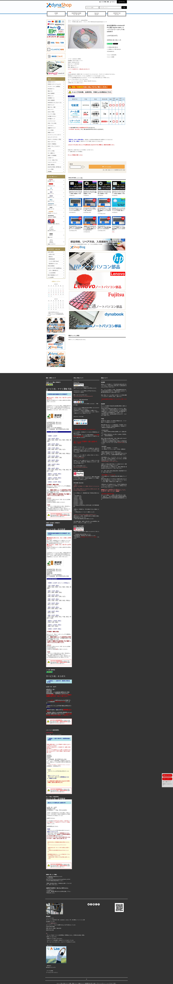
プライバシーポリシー (100, 983)
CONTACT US (116, 14)
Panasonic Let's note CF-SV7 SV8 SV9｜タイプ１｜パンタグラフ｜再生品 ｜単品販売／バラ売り (104, 192)
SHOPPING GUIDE (76, 14)
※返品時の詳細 (120, 442)
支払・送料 (105, 169)
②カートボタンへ (167, 778)
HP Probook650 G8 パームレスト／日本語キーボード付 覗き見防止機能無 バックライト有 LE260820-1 (104, 227)
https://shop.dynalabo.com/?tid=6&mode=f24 (83, 396)
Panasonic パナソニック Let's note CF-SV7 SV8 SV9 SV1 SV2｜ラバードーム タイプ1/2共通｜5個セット (118, 209)
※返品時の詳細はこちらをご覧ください (109, 461)
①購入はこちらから (167, 775)
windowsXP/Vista (84, 20)
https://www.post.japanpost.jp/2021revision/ (57, 844)
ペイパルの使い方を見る (79, 457)
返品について (110, 169)
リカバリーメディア (76, 20)
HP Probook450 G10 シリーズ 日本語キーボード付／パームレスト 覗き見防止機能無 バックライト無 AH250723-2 (104, 210)
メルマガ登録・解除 (105, 1)
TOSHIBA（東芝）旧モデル (77, 21)
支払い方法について (64, 983)
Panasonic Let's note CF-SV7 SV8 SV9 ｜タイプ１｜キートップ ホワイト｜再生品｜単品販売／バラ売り (118, 192)
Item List (97, 14)
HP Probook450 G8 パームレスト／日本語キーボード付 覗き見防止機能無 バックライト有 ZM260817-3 (75, 227)
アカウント (113, 1)
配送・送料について (73, 983)
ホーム (69, 20)
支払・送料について (167, 781)
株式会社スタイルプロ (51, 967)
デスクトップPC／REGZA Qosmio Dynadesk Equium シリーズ (95, 21)
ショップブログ (109, 983)
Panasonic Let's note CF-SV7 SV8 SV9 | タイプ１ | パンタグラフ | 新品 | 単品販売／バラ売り (90, 192)
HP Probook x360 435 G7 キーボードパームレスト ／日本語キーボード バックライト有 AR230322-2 (75, 209)
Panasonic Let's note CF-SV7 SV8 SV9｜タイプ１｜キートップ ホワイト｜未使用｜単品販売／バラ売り (75, 192)
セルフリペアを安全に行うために (68, 941)
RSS (114, 983)
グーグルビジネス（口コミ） (52, 972)
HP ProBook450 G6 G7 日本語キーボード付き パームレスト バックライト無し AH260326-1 (89, 209)
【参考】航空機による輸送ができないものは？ (59, 764)
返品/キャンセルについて (167, 784)
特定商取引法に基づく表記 (119, 169)
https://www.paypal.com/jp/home (80, 467)
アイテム (122, 1)
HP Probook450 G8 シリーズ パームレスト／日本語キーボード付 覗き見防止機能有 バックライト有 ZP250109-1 (118, 228)
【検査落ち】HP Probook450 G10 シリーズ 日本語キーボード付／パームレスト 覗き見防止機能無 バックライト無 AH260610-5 (90, 228)
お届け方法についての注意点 (76, 151)
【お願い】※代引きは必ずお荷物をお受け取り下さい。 (85, 514)
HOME (56, 14)
